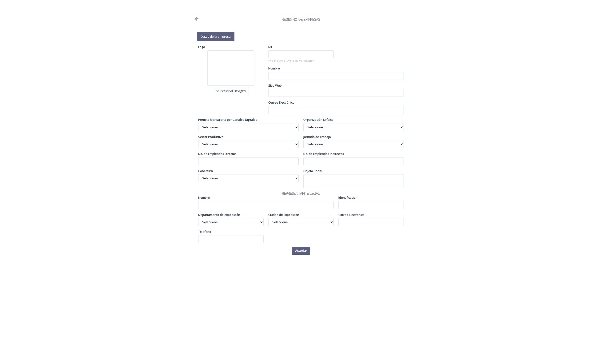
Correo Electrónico (281, 102)
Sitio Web (275, 85)
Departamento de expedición (219, 215)
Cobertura (205, 171)
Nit (270, 47)
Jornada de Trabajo (317, 137)
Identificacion (347, 197)
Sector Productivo (210, 137)
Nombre (274, 68)
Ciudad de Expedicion (283, 215)
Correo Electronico (351, 215)
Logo (201, 47)
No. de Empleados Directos (217, 154)
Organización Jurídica (318, 119)
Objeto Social (312, 171)
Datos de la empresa (216, 36)
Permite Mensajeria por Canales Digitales (227, 119)
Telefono (204, 232)
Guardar (301, 250)
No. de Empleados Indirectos (323, 154)
